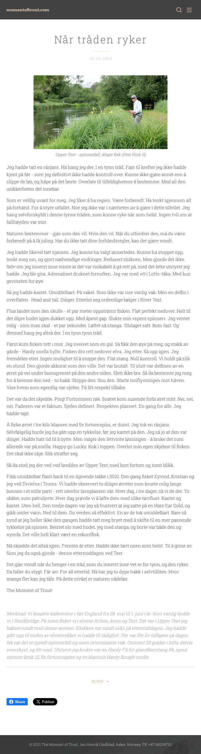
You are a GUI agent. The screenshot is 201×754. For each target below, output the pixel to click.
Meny (189, 9)
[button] (179, 9)
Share (20, 702)
